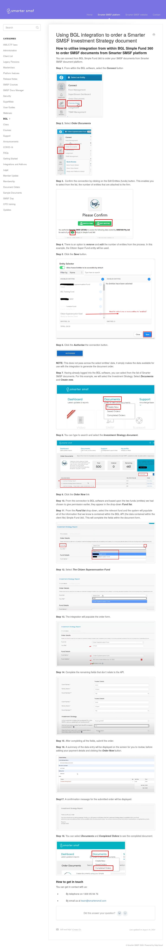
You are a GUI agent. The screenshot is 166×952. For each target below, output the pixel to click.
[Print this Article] (154, 35)
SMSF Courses (10, 84)
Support (7, 135)
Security (7, 95)
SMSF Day (8, 198)
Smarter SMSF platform (109, 14)
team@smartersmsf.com (93, 900)
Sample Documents (12, 192)
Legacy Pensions (11, 61)
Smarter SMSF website (136, 14)
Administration (10, 50)
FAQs (6, 152)
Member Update (10, 175)
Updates (7, 209)
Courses (7, 130)
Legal (5, 169)
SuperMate (8, 101)
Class (6, 124)
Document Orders (11, 187)
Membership (9, 181)
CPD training (9, 204)
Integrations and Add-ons (15, 164)
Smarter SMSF (133, 945)
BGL (5, 118)
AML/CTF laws (10, 44)
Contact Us (76, 929)
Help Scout (158, 945)
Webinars (7, 113)
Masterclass (9, 67)
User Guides (9, 107)
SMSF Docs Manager (13, 90)
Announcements (10, 141)
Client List (8, 56)
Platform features (11, 73)
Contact (156, 14)
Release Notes (10, 78)
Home (89, 14)
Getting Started (10, 158)
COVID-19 (8, 147)
